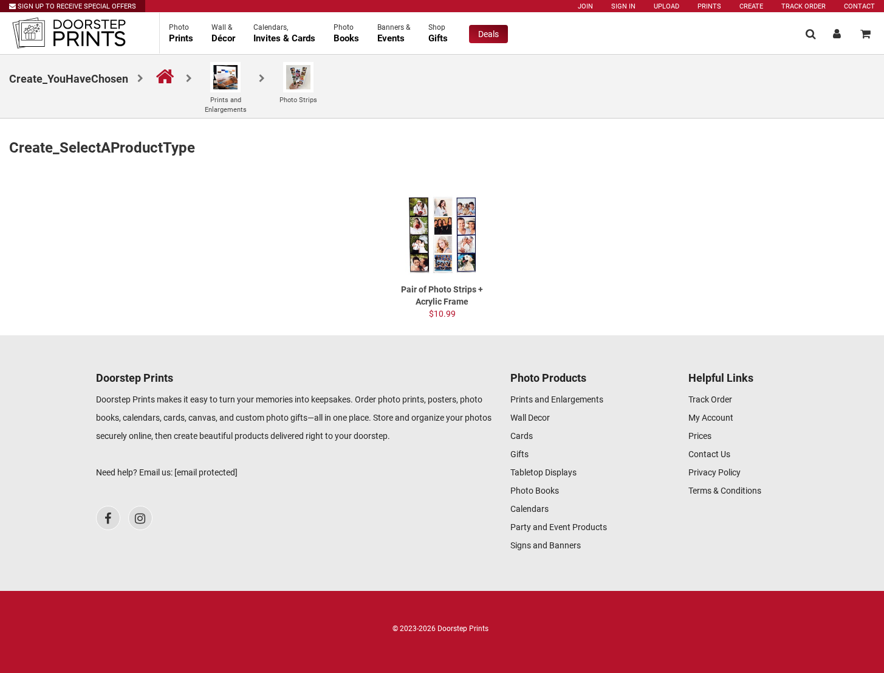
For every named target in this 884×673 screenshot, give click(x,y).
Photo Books (534, 490)
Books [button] (346, 33)
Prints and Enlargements (556, 399)
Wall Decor (530, 418)
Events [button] (393, 33)
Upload (666, 6)
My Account (710, 418)
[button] (811, 34)
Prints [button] (181, 33)
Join (585, 6)
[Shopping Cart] (865, 34)
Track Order (803, 6)
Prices (699, 436)
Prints (709, 6)
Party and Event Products (558, 527)
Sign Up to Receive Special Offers (76, 6)
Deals (488, 34)
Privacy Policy (714, 472)
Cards (521, 436)
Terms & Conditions (724, 490)
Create (751, 6)
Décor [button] (223, 33)
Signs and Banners (545, 545)
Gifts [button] (438, 33)
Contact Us (709, 454)
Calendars (529, 509)
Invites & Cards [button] (284, 33)
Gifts (519, 454)
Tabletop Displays (543, 472)
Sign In (623, 6)
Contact (859, 6)
